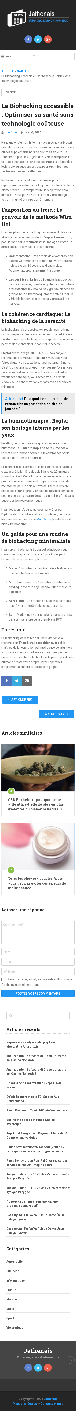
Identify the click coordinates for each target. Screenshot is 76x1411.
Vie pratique (14, 1327)
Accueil (7, 71)
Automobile (14, 1261)
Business (12, 1271)
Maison (11, 1299)
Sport (10, 1318)
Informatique (15, 1280)
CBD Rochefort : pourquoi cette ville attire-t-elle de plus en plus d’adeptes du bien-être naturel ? (36, 804)
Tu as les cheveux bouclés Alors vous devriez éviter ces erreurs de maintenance (37, 883)
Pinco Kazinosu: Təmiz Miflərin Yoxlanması (36, 1110)
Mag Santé (44, 519)
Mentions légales (25, 1403)
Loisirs (11, 1290)
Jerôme (11, 132)
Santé (22, 71)
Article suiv (55, 714)
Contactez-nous (52, 1403)
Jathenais (38, 1350)
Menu (9, 56)
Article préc (21, 699)
